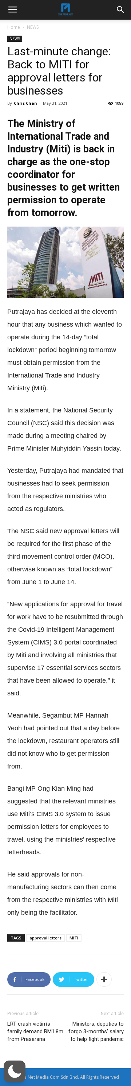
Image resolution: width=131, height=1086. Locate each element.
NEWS (33, 27)
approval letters (45, 938)
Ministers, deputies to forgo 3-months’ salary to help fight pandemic (96, 1031)
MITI (74, 938)
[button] (14, 1071)
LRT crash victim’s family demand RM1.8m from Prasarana (35, 1031)
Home (13, 27)
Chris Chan (25, 103)
